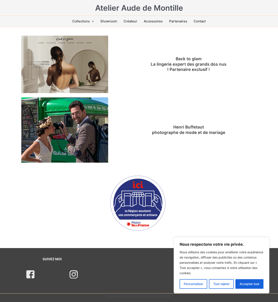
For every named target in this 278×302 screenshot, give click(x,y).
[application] (92, 21)
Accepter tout (249, 284)
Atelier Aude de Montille (139, 7)
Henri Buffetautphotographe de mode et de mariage (188, 130)
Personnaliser (193, 284)
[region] (221, 265)
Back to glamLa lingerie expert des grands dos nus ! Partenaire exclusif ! (188, 64)
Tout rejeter (221, 284)
